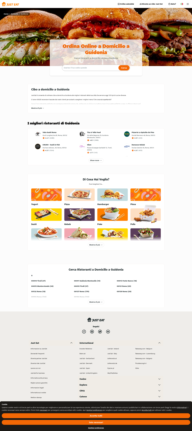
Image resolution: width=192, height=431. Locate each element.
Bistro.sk (82, 354)
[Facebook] (84, 331)
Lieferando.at (112, 358)
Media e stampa (36, 397)
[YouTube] (108, 331)
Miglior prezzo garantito (39, 383)
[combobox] (90, 67)
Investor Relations (86, 349)
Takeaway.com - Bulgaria (143, 358)
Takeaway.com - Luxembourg (145, 354)
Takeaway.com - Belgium (143, 349)
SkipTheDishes (112, 373)
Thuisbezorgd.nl (140, 363)
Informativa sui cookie (38, 393)
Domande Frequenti (37, 354)
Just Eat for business (38, 373)
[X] (100, 331)
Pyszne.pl (110, 368)
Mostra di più (36, 108)
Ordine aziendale (127, 4)
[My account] (187, 4)
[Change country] (182, 4)
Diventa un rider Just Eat (152, 4)
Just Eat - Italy (112, 354)
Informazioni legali (37, 388)
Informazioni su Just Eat (39, 349)
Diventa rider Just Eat (38, 363)
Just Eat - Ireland (113, 349)
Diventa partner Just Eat (39, 358)
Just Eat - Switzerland (87, 358)
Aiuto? (173, 4)
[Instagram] (92, 331)
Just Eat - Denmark (86, 363)
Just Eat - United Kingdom (88, 373)
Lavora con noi (36, 368)
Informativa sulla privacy (39, 378)
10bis (137, 368)
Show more (94, 160)
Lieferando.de (112, 363)
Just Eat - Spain (85, 368)
